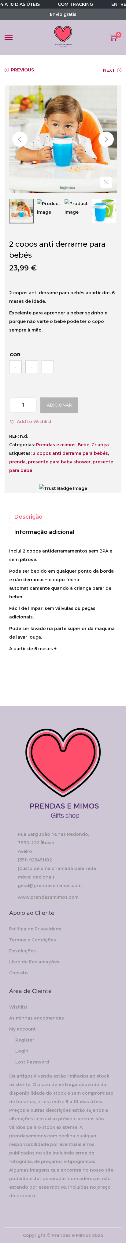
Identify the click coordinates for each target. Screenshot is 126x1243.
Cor (15, 354)
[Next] (106, 139)
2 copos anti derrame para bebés (70, 453)
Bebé (83, 445)
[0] (113, 37)
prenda (17, 462)
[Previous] (20, 139)
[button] (30, 421)
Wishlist (18, 1007)
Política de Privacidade (35, 929)
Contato (18, 973)
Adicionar (59, 405)
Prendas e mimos (56, 445)
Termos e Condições (32, 940)
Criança (100, 445)
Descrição (28, 516)
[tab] (63, 517)
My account (22, 1029)
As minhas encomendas (36, 1018)
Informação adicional (44, 532)
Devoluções (22, 951)
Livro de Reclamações (34, 962)
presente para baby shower (59, 462)
